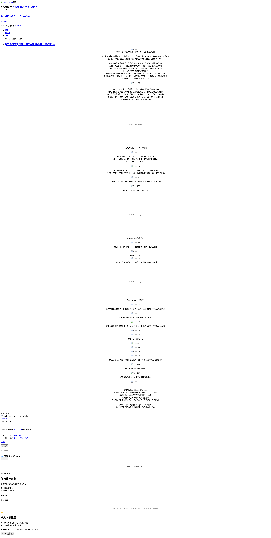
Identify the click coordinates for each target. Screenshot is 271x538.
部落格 (7, 33)
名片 (6, 35)
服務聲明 (155, 508)
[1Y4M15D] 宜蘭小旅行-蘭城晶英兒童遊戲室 (30, 44)
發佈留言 (4, 459)
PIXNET (119, 508)
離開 (12, 534)
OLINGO (4, 418)
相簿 (6, 30)
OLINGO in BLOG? (16, 15)
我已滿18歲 (5, 534)
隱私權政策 (147, 508)
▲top (3, 442)
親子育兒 (17, 435)
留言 (20, 429)
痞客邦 (16, 429)
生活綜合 (18, 26)
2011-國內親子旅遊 (21, 438)
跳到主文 (4, 21)
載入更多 (4, 446)
